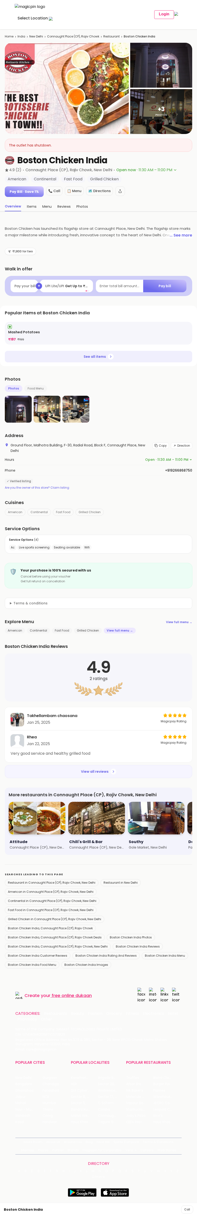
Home (9, 36)
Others (98, 1177)
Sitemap (27, 1150)
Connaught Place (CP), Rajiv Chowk (73, 36)
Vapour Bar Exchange (139, 1103)
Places (43, 1150)
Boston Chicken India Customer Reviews (37, 956)
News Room (33, 1142)
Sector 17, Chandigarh (111, 1096)
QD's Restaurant (139, 1122)
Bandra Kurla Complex (84, 1109)
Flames (159, 1090)
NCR (46, 1096)
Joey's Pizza (136, 1115)
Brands (73, 1150)
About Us (53, 1142)
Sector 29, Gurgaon (111, 1084)
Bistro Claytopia (166, 1078)
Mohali (20, 1103)
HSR (74, 1084)
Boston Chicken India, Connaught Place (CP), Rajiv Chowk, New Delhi (58, 946)
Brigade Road (109, 1078)
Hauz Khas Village (84, 1122)
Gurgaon (50, 1078)
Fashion (95, 1013)
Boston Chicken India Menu (165, 956)
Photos (13, 388)
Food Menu (36, 388)
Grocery (114, 1013)
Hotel (173, 1013)
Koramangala (82, 1078)
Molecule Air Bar (139, 1096)
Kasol (19, 1122)
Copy (163, 446)
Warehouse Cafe (166, 1096)
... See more (181, 235)
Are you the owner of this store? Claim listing (37, 488)
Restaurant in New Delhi (121, 883)
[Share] (120, 191)
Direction (183, 446)
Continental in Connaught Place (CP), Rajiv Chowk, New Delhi (52, 901)
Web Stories (166, 1150)
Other (46, 1019)
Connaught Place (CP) (111, 1115)
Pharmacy (27, 1019)
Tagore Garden (110, 1122)
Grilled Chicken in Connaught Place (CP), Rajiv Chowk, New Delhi (54, 919)
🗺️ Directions (99, 190)
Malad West (81, 1115)
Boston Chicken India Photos (131, 937)
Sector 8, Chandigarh (84, 1096)
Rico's (158, 1115)
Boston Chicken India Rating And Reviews (106, 956)
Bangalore (23, 1084)
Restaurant (111, 36)
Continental (39, 512)
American (15, 512)
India (21, 36)
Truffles (132, 1078)
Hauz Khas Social (166, 1122)
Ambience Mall (110, 1090)
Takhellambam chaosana (52, 715)
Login (164, 14)
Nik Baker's (134, 1090)
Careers (147, 1150)
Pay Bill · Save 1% (24, 191)
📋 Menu (74, 190)
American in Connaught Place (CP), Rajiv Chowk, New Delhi (50, 892)
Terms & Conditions (158, 1142)
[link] (98, 333)
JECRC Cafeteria (166, 1103)
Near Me (103, 1142)
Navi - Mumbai (27, 1109)
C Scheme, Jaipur (111, 1103)
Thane (48, 1109)
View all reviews (95, 771)
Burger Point (163, 1084)
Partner (58, 1150)
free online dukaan (72, 995)
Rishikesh (22, 1115)
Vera (129, 1150)
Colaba (104, 1109)
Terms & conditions (30, 603)
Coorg (48, 1115)
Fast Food (63, 512)
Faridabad (51, 1090)
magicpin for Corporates (102, 1150)
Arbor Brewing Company (139, 1084)
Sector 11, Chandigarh (84, 1103)
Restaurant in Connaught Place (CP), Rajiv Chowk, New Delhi (51, 883)
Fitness (132, 1013)
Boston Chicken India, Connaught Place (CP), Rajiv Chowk (50, 928)
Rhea (32, 737)
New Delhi (36, 36)
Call (187, 1209)
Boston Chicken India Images (86, 965)
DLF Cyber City (83, 1090)
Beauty (77, 1013)
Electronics (153, 1013)
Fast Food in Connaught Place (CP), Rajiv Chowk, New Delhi (50, 910)
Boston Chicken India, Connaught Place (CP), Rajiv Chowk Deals (55, 937)
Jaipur (20, 1096)
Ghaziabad (24, 1090)
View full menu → (179, 622)
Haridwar (50, 1122)
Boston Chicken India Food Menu (32, 965)
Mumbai (49, 1103)
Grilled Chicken (90, 512)
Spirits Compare (126, 1142)
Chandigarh (52, 1084)
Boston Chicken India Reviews (138, 946)
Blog (89, 1142)
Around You (73, 1142)
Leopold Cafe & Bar (166, 1109)
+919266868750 (178, 470)
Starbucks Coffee (139, 1109)
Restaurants (55, 1013)
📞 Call (54, 190)
